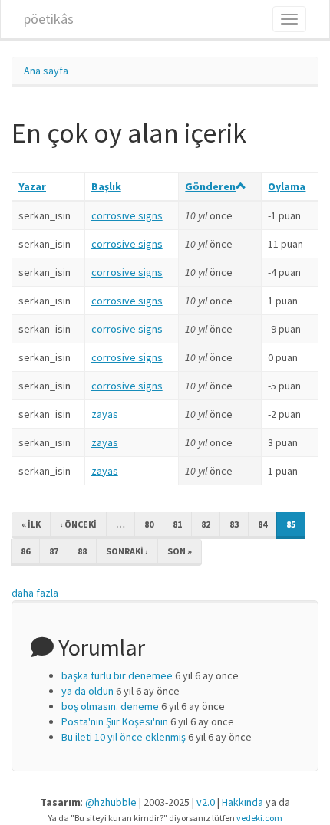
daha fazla (35, 593)
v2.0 (205, 802)
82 (205, 524)
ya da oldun (87, 691)
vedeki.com (259, 817)
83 (234, 524)
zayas (104, 414)
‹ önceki (78, 524)
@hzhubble (111, 802)
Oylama (286, 186)
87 (53, 551)
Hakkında (242, 802)
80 (148, 524)
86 (25, 551)
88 (82, 551)
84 (262, 524)
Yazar (32, 186)
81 (177, 524)
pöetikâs (49, 19)
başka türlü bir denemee (117, 675)
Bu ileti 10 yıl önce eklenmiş (123, 737)
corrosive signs (127, 215)
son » (179, 551)
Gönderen (210, 186)
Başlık (106, 186)
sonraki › (127, 551)
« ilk (31, 524)
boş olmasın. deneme (110, 706)
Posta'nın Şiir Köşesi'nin (114, 721)
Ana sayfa (46, 70)
